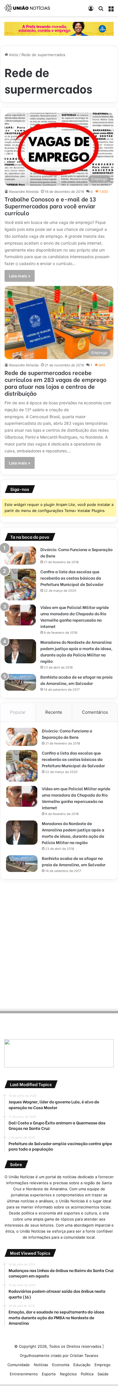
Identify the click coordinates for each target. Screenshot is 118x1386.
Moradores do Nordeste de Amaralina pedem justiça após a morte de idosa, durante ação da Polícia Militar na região (76, 651)
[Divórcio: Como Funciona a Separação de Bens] (20, 556)
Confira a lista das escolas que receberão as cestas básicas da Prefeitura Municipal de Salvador (71, 577)
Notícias (41, 1364)
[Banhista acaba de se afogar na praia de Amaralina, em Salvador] (20, 682)
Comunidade (18, 1364)
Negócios (68, 1374)
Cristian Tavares (84, 1355)
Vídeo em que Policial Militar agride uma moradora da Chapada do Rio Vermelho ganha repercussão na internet (74, 616)
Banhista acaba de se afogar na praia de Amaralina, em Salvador (76, 680)
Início (13, 54)
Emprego (103, 1364)
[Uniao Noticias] (27, 8)
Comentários (95, 712)
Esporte (49, 1374)
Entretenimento (24, 1374)
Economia (60, 1364)
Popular (18, 712)
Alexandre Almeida (24, 191)
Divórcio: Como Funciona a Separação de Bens (67, 734)
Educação (82, 1364)
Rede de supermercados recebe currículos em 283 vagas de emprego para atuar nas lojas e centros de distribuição (56, 382)
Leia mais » (19, 275)
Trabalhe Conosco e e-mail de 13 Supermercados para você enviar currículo (50, 206)
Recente (53, 712)
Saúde (103, 1374)
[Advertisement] (59, 943)
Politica (87, 1374)
